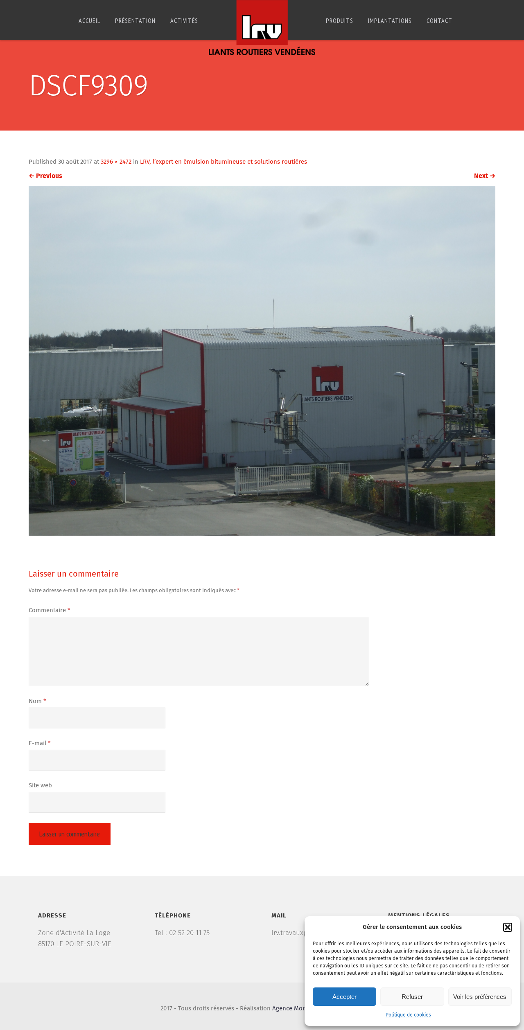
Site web (40, 785)
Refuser (412, 996)
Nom (37, 701)
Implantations (390, 20)
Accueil (89, 20)
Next (484, 176)
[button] (508, 927)
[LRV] (262, 28)
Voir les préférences (479, 996)
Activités (184, 20)
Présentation (135, 20)
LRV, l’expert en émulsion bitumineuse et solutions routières (223, 162)
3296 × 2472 (116, 162)
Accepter (344, 996)
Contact (439, 20)
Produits (339, 20)
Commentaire (49, 610)
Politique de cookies (408, 1015)
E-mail (40, 743)
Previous (45, 176)
